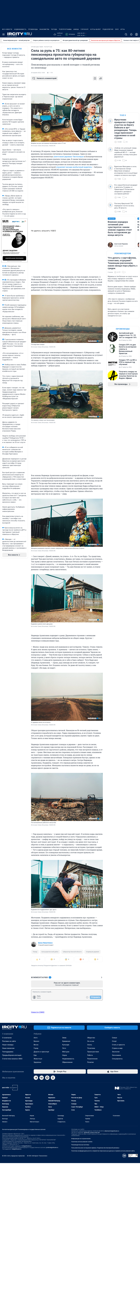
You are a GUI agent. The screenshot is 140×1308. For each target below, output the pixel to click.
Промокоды (33, 29)
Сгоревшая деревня (92, 952)
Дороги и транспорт (41, 1052)
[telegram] (36, 1077)
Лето (64, 1048)
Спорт (114, 1041)
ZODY (117, 29)
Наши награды (8, 1045)
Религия (90, 1062)
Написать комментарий (46, 78)
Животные (38, 1059)
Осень (89, 1045)
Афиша (76, 29)
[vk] (41, 1077)
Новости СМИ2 (37, 1012)
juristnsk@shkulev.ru (52, 1147)
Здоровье (37, 1062)
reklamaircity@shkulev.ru (111, 1131)
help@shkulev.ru (16, 1149)
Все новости (7, 29)
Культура (65, 1045)
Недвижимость (20, 29)
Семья (114, 1038)
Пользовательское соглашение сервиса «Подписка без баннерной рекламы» (95, 1148)
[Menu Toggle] (3, 34)
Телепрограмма (65, 29)
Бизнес (36, 1041)
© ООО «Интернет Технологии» (37, 1156)
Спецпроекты (117, 1059)
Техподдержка (7, 1052)
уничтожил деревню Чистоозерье (69, 156)
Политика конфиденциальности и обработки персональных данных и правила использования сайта (103, 1151)
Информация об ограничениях (81, 1138)
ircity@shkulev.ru (26, 1146)
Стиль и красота (118, 1045)
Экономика (116, 1055)
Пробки (70, 34)
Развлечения (92, 1059)
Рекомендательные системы (80, 1145)
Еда (35, 1055)
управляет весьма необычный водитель (74, 167)
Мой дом (65, 1052)
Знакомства (44, 29)
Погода (54, 29)
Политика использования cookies (81, 1141)
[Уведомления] (131, 34)
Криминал (66, 1041)
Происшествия (93, 1052)
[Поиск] (126, 34)
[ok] (53, 1077)
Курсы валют (95, 29)
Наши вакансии (8, 1048)
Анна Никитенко (45, 943)
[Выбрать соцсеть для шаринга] (100, 78)
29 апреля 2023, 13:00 (38, 72)
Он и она (90, 1041)
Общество (91, 1038)
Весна (36, 1045)
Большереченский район (50, 952)
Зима (64, 1038)
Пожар (35, 952)
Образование (67, 1062)
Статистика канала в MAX (12, 1059)
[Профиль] (136, 34)
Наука (64, 1055)
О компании (7, 1038)
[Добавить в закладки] (95, 78)
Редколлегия (108, 29)
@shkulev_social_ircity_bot (92, 1132)
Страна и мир (117, 1048)
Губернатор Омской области (72, 952)
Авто (36, 1038)
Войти (39, 998)
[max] (47, 1077)
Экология (115, 1052)
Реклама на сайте (9, 1041)
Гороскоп (84, 29)
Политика (91, 1048)
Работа (90, 1055)
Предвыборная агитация (11, 1055)
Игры (123, 29)
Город (36, 1048)
